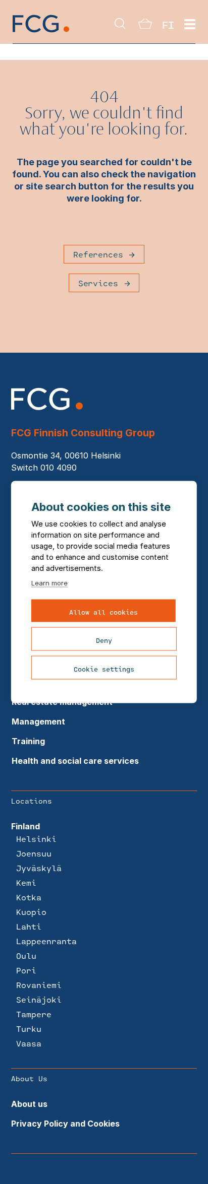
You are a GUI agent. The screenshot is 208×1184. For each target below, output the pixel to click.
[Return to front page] (41, 32)
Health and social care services (75, 761)
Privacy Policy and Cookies (65, 1124)
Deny (104, 640)
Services (98, 283)
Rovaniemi (39, 984)
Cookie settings (104, 669)
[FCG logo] (47, 407)
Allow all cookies (103, 612)
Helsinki (36, 838)
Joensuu (33, 853)
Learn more (49, 583)
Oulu (26, 955)
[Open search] (120, 24)
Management (38, 721)
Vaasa (28, 1043)
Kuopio (31, 911)
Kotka (28, 897)
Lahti (28, 926)
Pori (26, 970)
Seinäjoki (39, 999)
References (98, 254)
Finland (25, 826)
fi (168, 25)
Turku (28, 1028)
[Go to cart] (145, 26)
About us (29, 1104)
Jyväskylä (39, 868)
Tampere (33, 1014)
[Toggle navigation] (189, 24)
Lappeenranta (46, 941)
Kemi (26, 882)
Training (28, 741)
